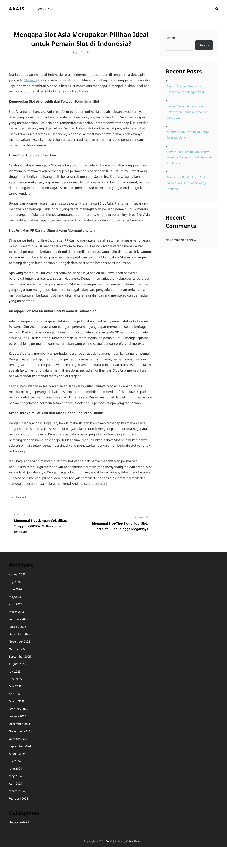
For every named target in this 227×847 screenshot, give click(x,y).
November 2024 (19, 731)
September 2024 (20, 746)
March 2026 (17, 612)
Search (170, 38)
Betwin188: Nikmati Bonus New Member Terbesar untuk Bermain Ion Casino (189, 157)
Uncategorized (19, 497)
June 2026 (15, 589)
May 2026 (15, 597)
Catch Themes (134, 841)
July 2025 (15, 671)
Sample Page (44, 8)
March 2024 (17, 791)
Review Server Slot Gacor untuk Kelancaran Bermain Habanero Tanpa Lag (188, 112)
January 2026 (17, 627)
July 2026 (15, 582)
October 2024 (18, 739)
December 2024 (19, 724)
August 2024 (17, 754)
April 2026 (15, 604)
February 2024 (18, 798)
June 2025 (15, 679)
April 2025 (15, 694)
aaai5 (17, 9)
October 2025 (18, 649)
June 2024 (15, 769)
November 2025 (19, 642)
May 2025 (15, 686)
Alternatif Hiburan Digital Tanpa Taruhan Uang (188, 134)
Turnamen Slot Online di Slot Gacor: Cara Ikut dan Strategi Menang (186, 183)
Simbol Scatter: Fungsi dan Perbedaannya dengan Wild (185, 89)
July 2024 (15, 761)
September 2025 (20, 656)
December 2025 (19, 634)
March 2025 (17, 701)
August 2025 (17, 664)
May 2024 (15, 776)
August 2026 (17, 574)
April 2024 (15, 783)
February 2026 (18, 619)
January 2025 (17, 716)
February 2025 (18, 709)
